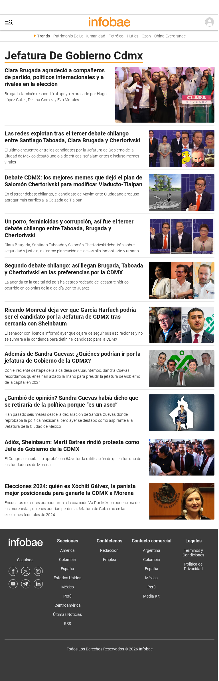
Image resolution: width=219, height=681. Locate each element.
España (67, 568)
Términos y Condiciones (193, 552)
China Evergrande (170, 36)
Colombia (67, 559)
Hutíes (132, 36)
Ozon (146, 36)
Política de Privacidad (193, 566)
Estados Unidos (67, 578)
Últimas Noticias (67, 614)
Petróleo (116, 36)
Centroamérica (67, 605)
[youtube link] (13, 583)
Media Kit (151, 596)
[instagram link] (38, 571)
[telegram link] (25, 583)
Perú (67, 596)
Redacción (109, 550)
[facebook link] (13, 571)
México (67, 587)
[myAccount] (209, 22)
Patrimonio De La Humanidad (79, 36)
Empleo (109, 559)
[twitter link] (25, 571)
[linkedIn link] (38, 583)
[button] (9, 22)
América (67, 550)
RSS (67, 623)
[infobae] (109, 22)
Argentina (151, 550)
